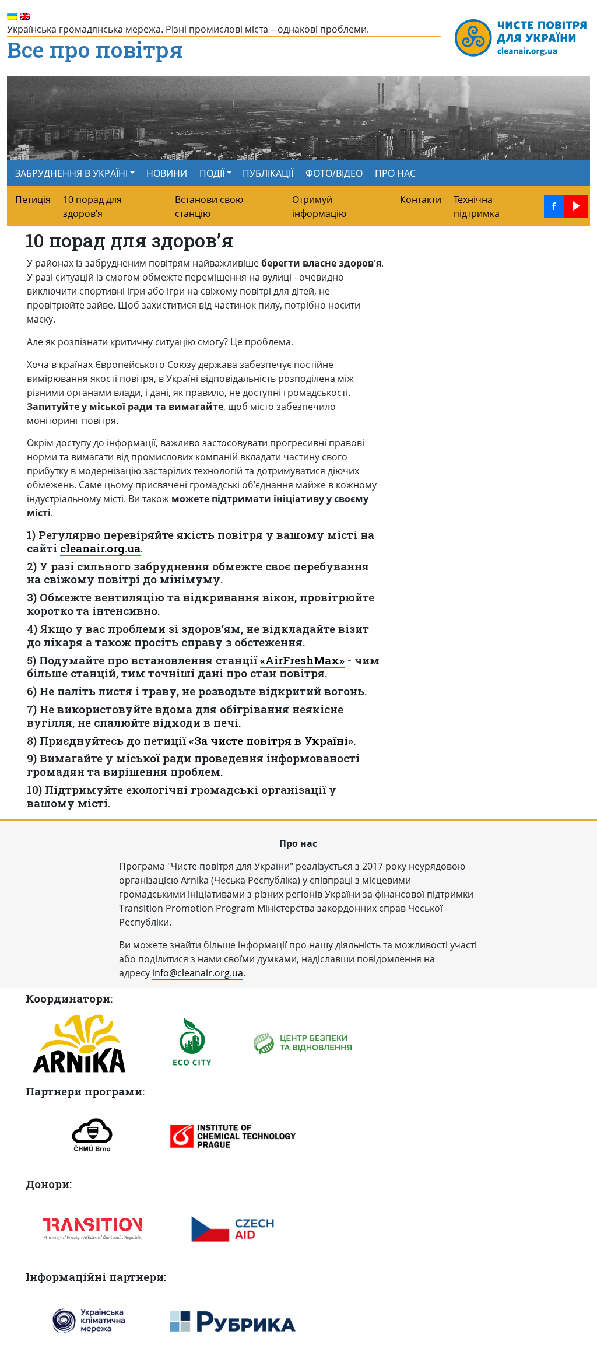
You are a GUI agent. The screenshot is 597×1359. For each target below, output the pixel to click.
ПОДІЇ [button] (211, 173)
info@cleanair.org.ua (197, 972)
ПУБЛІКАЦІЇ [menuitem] (268, 173)
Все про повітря (95, 50)
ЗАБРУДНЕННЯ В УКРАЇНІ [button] (71, 173)
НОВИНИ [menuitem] (166, 173)
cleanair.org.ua (100, 548)
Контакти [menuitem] (420, 199)
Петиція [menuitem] (33, 199)
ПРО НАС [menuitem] (395, 173)
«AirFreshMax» (302, 660)
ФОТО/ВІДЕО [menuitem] (334, 173)
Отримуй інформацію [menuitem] (319, 206)
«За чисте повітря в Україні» (271, 740)
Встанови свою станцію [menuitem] (209, 206)
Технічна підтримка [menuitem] (477, 206)
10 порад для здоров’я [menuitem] (92, 206)
